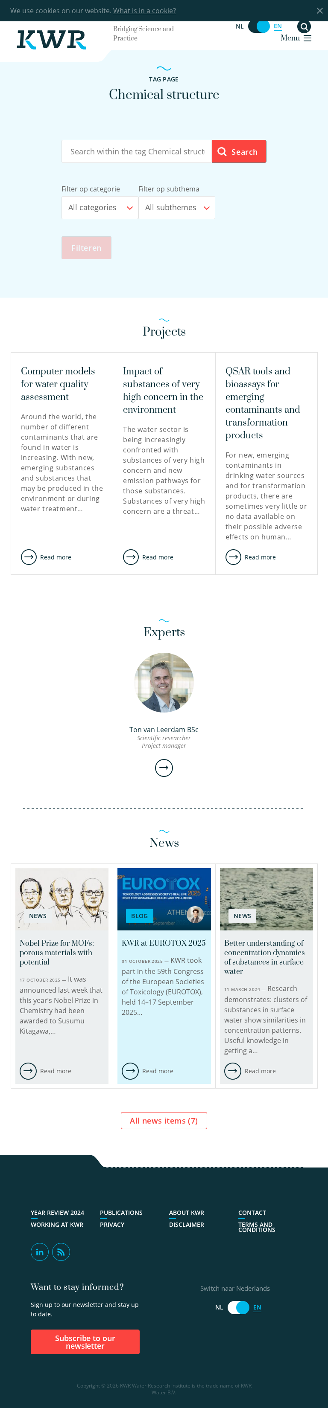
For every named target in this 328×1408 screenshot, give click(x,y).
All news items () (164, 1120)
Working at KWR (57, 1224)
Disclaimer (186, 1224)
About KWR (186, 1212)
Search (243, 152)
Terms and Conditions (256, 1227)
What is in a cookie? (144, 10)
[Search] (304, 26)
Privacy (112, 1224)
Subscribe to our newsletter (85, 1342)
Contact (252, 1212)
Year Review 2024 (57, 1212)
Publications (121, 1212)
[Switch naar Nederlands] (258, 26)
